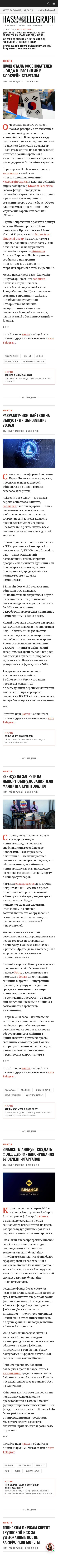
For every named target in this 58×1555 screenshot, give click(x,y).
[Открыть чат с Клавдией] (50, 1547)
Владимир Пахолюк (13, 431)
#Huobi (39, 355)
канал (26, 334)
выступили (10, 173)
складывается (25, 883)
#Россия (28, 10)
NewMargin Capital (15, 181)
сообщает (10, 506)
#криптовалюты (13, 1095)
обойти (22, 976)
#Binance (9, 1465)
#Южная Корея (12, 355)
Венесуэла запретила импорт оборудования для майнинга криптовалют (28, 781)
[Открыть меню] (53, 3)
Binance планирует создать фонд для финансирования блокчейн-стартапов (28, 1154)
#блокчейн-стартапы (33, 361)
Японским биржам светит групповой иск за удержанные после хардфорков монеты (26, 1535)
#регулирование (43, 1089)
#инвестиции (11, 361)
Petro (17, 972)
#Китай (27, 355)
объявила (38, 251)
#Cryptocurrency (35, 1095)
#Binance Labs (32, 1470)
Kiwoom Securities (40, 185)
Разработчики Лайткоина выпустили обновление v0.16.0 (26, 420)
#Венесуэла (10, 1089)
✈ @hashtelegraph (46, 10)
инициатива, (12, 1373)
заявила (42, 1216)
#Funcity (40, 1465)
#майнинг (25, 1089)
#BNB (7, 1470)
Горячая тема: (18, 29)
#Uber (17, 1470)
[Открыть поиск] (48, 3)
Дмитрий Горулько (13, 81)
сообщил (39, 278)
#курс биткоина (12, 10)
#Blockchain (25, 1465)
